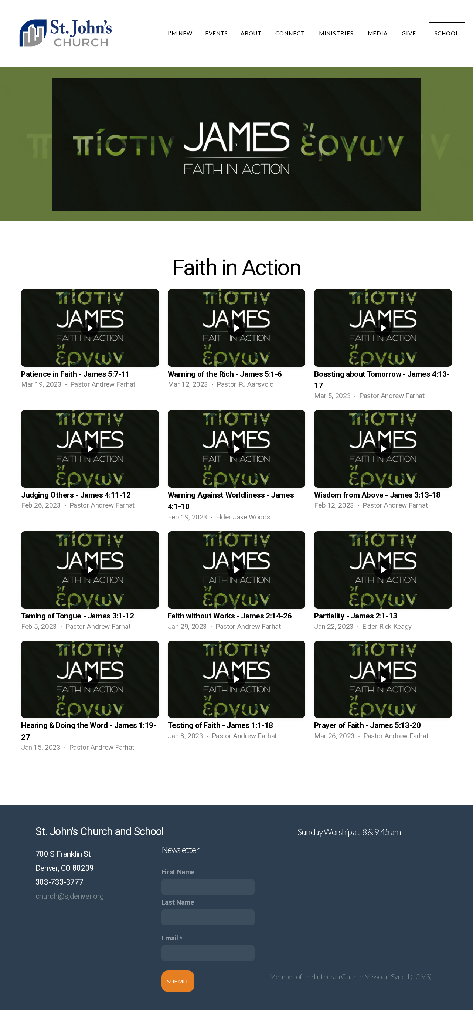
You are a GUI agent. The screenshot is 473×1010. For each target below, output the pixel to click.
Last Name (177, 902)
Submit (178, 981)
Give (409, 33)
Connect (290, 33)
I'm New (180, 33)
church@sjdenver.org (69, 896)
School (447, 33)
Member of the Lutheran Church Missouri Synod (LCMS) (350, 976)
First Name (178, 872)
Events (216, 33)
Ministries (337, 33)
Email (169, 938)
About (252, 33)
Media (378, 33)
